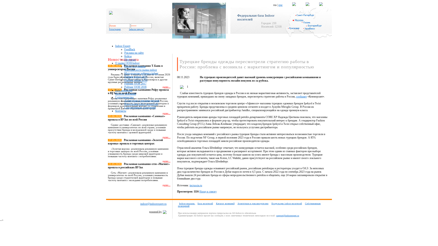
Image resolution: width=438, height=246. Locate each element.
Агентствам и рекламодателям (141, 100)
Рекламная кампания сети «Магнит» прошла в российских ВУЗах (139, 165)
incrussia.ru (196, 185)
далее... (166, 113)
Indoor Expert (122, 46)
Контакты (120, 111)
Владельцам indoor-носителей (286, 203)
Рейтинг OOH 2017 (135, 83)
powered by (155, 211)
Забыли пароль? (136, 29)
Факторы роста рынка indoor (140, 70)
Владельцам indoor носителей (141, 104)
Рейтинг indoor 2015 (135, 76)
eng (280, 5)
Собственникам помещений (140, 107)
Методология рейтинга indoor (141, 73)
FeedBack (129, 49)
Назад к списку (208, 191)
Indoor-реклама (187, 203)
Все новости (161, 193)
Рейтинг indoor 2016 (135, 80)
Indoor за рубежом (135, 66)
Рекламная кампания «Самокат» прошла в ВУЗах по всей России (136, 118)
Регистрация (115, 29)
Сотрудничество (124, 97)
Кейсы (128, 56)
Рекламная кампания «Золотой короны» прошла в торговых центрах (135, 141)
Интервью (130, 59)
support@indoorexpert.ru (287, 215)
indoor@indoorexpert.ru (153, 203)
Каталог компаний (125, 93)
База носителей (123, 90)
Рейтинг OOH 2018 (135, 87)
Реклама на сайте (134, 52)
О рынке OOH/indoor (127, 63)
